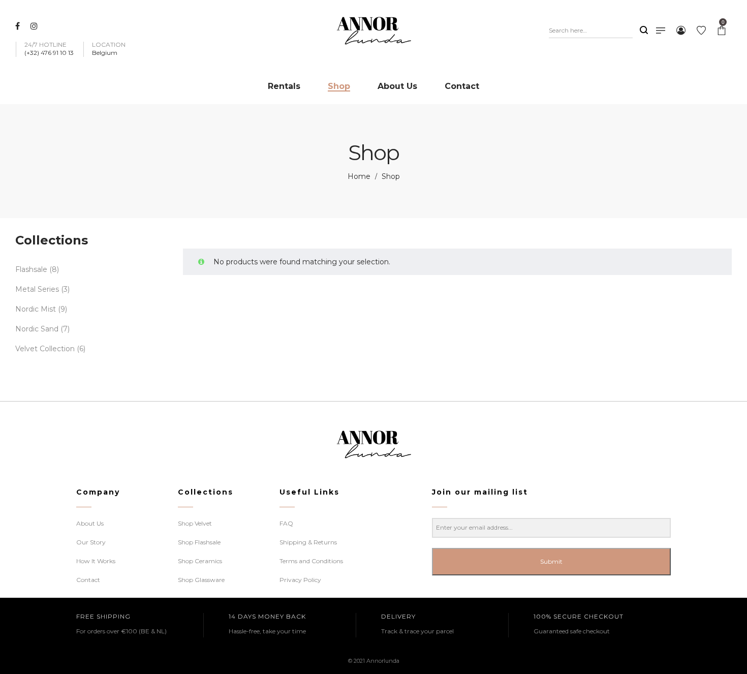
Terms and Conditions (311, 561)
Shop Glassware (201, 580)
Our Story (91, 542)
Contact (88, 580)
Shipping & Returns (308, 542)
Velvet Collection (45, 348)
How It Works (95, 561)
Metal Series (37, 289)
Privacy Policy (300, 580)
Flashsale (31, 269)
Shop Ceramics (200, 561)
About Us (90, 523)
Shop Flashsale (199, 542)
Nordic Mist (35, 309)
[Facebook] (18, 25)
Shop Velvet (195, 523)
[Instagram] (35, 25)
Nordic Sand (36, 328)
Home (359, 176)
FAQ (286, 523)
